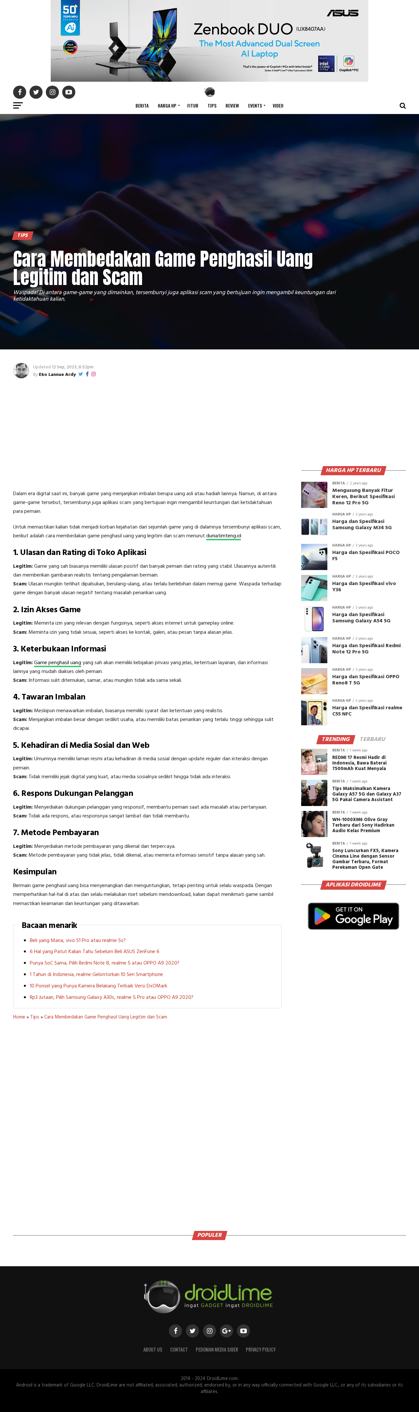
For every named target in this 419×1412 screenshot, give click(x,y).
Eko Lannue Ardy (57, 374)
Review (232, 105)
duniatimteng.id (223, 536)
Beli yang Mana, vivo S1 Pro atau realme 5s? (78, 940)
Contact (179, 1349)
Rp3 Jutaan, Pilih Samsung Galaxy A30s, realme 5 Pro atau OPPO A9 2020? (111, 997)
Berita (142, 105)
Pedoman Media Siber (217, 1349)
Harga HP (167, 105)
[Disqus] (147, 1123)
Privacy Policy (261, 1349)
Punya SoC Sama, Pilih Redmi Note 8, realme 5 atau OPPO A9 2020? (104, 963)
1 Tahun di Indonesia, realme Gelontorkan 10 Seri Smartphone (96, 974)
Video (278, 105)
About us (152, 1349)
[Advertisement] (147, 434)
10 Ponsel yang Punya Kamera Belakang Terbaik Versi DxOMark (98, 986)
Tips (212, 105)
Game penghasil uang (57, 663)
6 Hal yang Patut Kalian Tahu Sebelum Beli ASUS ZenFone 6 (94, 952)
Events (255, 105)
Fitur (192, 105)
